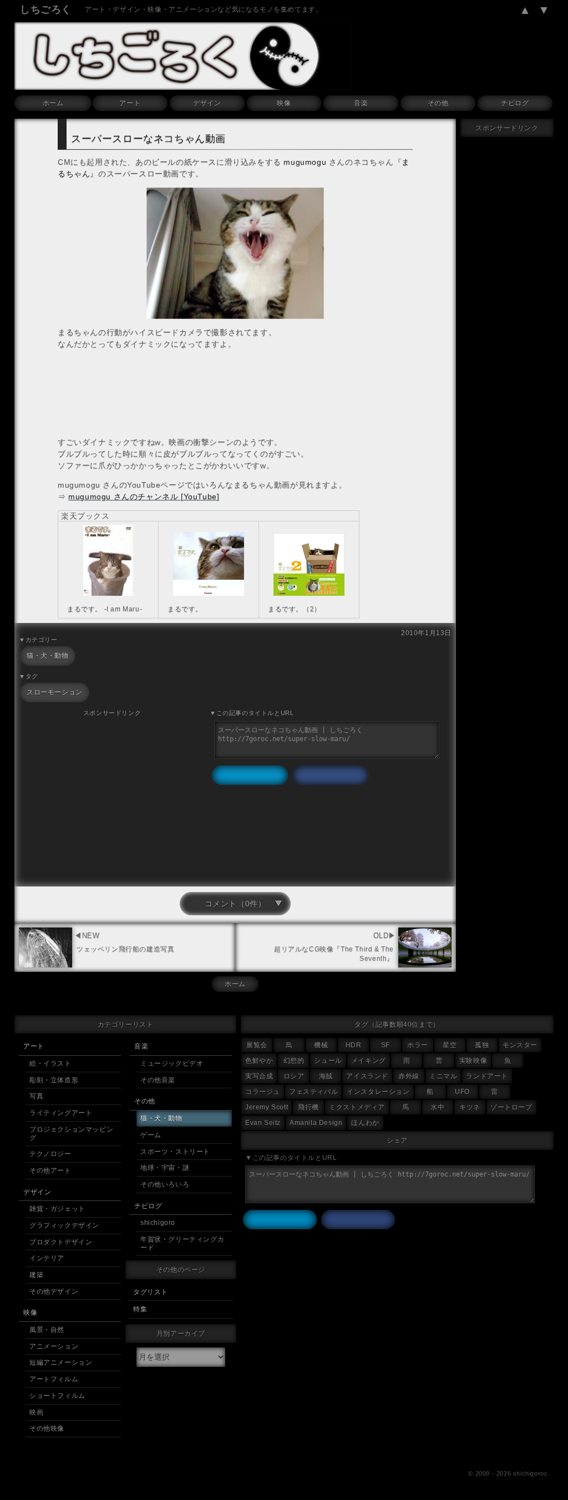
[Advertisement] (112, 796)
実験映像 (473, 1061)
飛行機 (308, 1107)
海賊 (326, 1076)
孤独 (482, 1045)
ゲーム (150, 1135)
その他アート (50, 1170)
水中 (437, 1107)
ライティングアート (60, 1113)
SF (385, 1045)
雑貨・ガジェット (57, 1209)
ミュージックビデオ (171, 1063)
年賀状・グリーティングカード (182, 1243)
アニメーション (53, 1346)
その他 (438, 103)
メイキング (368, 1061)
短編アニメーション (60, 1362)
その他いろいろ (164, 1184)
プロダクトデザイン (60, 1242)
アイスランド (367, 1076)
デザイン (207, 103)
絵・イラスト (50, 1063)
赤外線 (408, 1076)
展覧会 (256, 1045)
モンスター (520, 1045)
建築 (36, 1275)
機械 (321, 1045)
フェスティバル (313, 1092)
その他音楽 (157, 1080)
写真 (36, 1096)
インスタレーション (378, 1092)
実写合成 (259, 1076)
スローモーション (55, 692)
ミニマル (443, 1076)
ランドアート (487, 1076)
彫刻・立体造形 (53, 1080)
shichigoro (157, 1223)
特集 (140, 1309)
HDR (354, 1045)
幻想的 (294, 1061)
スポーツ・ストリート (175, 1152)
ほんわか (365, 1123)
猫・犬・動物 (48, 656)
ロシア (294, 1076)
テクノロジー (50, 1154)
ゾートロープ (511, 1107)
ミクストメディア (357, 1107)
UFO (462, 1092)
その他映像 (46, 1428)
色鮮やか (259, 1061)
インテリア (46, 1258)
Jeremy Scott (266, 1107)
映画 (36, 1412)
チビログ (515, 103)
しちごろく (46, 9)
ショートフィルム (57, 1396)
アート (129, 103)
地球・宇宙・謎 (164, 1168)
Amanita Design (316, 1123)
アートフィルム (53, 1379)
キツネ (469, 1107)
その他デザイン (53, 1291)
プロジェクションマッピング (71, 1134)
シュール (328, 1061)
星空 (450, 1045)
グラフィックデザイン (64, 1225)
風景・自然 (46, 1330)
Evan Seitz (263, 1123)
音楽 (361, 103)
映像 (284, 103)
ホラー (417, 1045)
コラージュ (262, 1092)
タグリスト (150, 1292)
